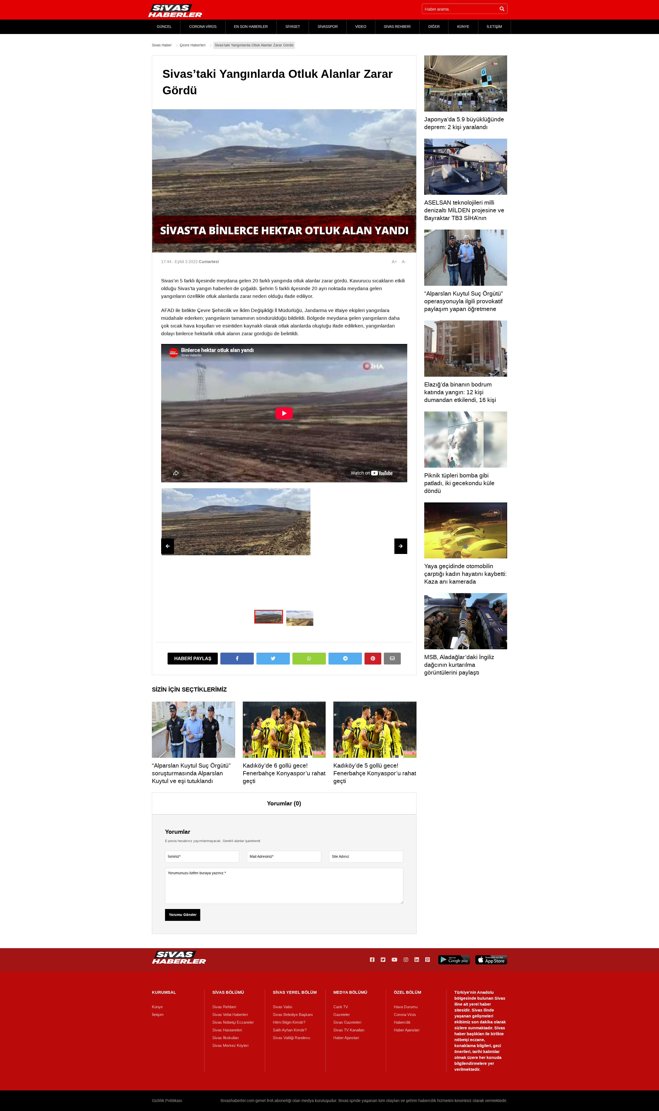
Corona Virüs (405, 1014)
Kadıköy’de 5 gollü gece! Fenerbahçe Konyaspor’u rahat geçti (374, 773)
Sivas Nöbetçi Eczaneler (233, 1022)
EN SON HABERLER (251, 26)
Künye (157, 1006)
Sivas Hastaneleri (227, 1030)
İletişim (158, 1014)
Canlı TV (340, 1006)
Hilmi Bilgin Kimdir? (289, 1022)
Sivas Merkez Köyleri (230, 1045)
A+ (394, 261)
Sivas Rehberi (224, 1006)
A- (404, 261)
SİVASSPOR (328, 26)
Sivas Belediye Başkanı (293, 1014)
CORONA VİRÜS (202, 26)
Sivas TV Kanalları (349, 1030)
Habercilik (402, 1022)
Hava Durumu (406, 1006)
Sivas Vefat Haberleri (230, 1014)
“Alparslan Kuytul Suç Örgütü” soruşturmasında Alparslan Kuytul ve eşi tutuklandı (191, 773)
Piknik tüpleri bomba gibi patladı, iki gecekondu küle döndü (459, 483)
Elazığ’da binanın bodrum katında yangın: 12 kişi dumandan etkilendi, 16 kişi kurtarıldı (460, 396)
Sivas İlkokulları (225, 1037)
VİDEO (360, 26)
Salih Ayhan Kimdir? (290, 1030)
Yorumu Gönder (182, 915)
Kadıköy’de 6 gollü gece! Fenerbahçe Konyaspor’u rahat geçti (284, 773)
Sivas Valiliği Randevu (291, 1037)
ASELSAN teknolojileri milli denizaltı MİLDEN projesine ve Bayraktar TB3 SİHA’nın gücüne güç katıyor (464, 214)
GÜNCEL (164, 26)
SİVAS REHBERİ (397, 26)
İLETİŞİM (494, 26)
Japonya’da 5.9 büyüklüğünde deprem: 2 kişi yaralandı (464, 123)
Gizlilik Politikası (167, 1100)
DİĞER (434, 26)
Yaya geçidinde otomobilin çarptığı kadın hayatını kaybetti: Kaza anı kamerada (465, 573)
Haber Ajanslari (346, 1037)
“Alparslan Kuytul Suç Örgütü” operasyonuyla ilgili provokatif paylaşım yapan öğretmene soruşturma (463, 305)
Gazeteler (341, 1014)
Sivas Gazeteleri (347, 1022)
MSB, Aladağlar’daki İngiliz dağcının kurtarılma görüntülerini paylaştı (459, 664)
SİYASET (292, 26)
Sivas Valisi (282, 1006)
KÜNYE (463, 26)
